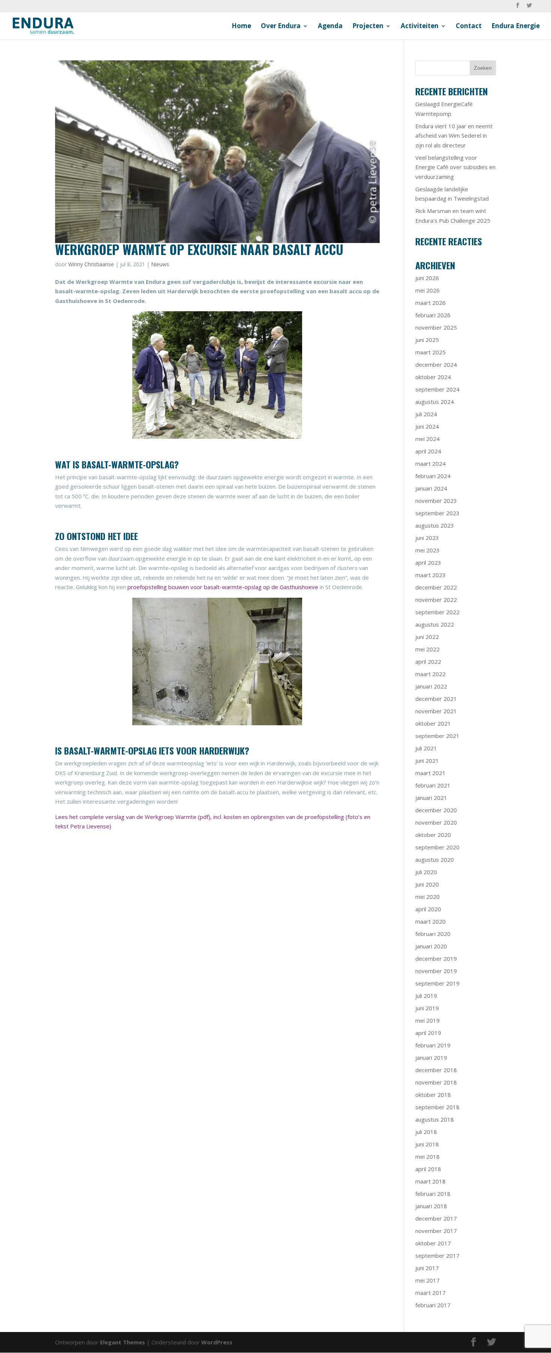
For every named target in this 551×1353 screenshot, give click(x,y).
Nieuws (160, 264)
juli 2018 (426, 1132)
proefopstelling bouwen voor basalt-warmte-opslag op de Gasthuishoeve (222, 587)
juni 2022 (427, 636)
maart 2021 (430, 773)
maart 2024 (430, 463)
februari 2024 (433, 476)
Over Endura (281, 26)
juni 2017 (427, 1268)
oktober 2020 (433, 834)
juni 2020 (427, 884)
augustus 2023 (434, 525)
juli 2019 (426, 995)
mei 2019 (427, 1020)
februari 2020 (433, 934)
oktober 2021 (433, 723)
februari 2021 (433, 785)
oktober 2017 (433, 1243)
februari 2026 (433, 315)
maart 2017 (430, 1292)
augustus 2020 (434, 859)
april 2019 (428, 1032)
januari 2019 (431, 1057)
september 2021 (437, 736)
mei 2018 (427, 1156)
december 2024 (436, 364)
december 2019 (436, 958)
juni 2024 (427, 426)
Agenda (330, 26)
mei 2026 (427, 290)
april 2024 (428, 451)
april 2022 (428, 661)
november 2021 (436, 711)
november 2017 (436, 1230)
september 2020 (437, 847)
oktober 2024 (433, 377)
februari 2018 (433, 1193)
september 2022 (437, 612)
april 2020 (428, 909)
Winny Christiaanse (91, 264)
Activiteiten (420, 26)
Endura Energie (515, 26)
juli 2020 (426, 872)
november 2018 (436, 1082)
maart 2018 (430, 1181)
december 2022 (436, 587)
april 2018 (428, 1169)
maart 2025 (430, 352)
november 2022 (436, 599)
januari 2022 (431, 686)
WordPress (216, 1342)
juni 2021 (427, 760)
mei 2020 (427, 896)
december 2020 (436, 810)
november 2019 (436, 971)
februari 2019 (433, 1045)
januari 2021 (431, 797)
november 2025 (436, 327)
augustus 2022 (434, 624)
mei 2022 (427, 649)
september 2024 (437, 389)
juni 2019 (427, 1008)
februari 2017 (433, 1305)
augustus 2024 (434, 401)
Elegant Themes (122, 1342)
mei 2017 (427, 1280)
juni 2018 (427, 1144)
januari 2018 (431, 1206)
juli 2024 (426, 414)
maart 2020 (430, 921)
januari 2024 (431, 488)
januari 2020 (431, 946)
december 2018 (436, 1070)
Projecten (367, 26)
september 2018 (437, 1107)
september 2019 (437, 983)
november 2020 (436, 822)
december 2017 (436, 1218)
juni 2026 (427, 278)
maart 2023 (430, 575)
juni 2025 (427, 340)
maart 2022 (430, 674)
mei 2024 (427, 438)
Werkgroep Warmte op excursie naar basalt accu (199, 249)
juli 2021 (426, 748)
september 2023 (437, 513)
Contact (469, 26)
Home (241, 26)
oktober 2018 (433, 1094)
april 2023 (428, 562)
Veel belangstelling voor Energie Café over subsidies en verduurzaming (455, 167)
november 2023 (436, 500)
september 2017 (437, 1255)
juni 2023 (427, 538)
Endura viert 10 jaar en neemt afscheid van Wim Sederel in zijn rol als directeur (454, 135)
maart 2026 (430, 302)
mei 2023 (427, 550)
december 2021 (436, 698)
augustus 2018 (434, 1119)
